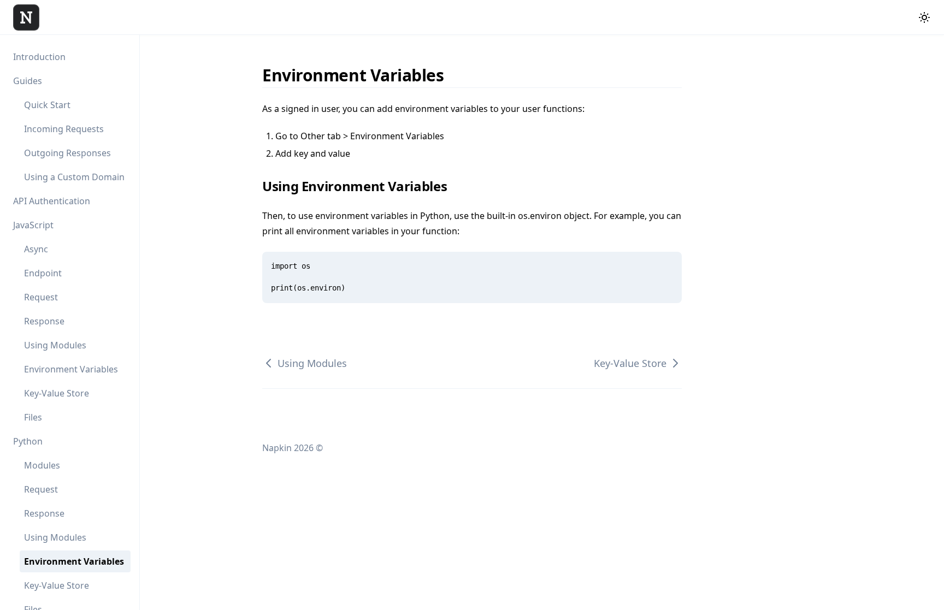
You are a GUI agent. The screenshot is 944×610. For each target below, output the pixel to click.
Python (28, 441)
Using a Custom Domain (74, 177)
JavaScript (33, 225)
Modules (42, 465)
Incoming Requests (64, 129)
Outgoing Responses (67, 153)
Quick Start (47, 105)
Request (41, 297)
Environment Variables (71, 369)
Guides (27, 81)
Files (33, 417)
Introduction (39, 57)
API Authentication (51, 201)
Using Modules (55, 345)
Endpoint (43, 273)
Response (44, 321)
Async (36, 249)
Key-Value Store (56, 393)
